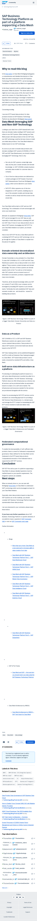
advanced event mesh (8, 778)
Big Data (16, 51)
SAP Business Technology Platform (11, 55)
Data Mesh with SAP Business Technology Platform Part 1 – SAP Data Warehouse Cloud (22, 557)
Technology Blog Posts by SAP (11, 6)
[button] (3, 43)
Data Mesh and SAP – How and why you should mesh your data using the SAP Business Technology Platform (23, 675)
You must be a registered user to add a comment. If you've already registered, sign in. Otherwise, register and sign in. (17, 755)
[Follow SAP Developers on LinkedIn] (23, 897)
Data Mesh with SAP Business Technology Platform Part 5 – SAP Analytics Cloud (22, 596)
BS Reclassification (7, 781)
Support (27, 912)
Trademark (9, 912)
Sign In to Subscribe (27, 33)
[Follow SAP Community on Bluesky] (17, 897)
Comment (8, 761)
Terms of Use (27, 902)
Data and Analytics (7, 51)
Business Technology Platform (25, 784)
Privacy (9, 902)
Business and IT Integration (26, 781)
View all (4, 888)
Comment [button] (30, 742)
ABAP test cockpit (7, 775)
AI (17, 778)
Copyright (9, 907)
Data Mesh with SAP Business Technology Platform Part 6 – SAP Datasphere (22, 635)
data (4, 735)
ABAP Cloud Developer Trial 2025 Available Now (17, 811)
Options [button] (20, 36)
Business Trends (7, 61)
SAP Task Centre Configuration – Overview (15, 817)
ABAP (4, 772)
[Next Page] (20, 787)
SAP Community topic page (20, 521)
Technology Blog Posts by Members (14, 808)
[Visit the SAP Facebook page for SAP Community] (14, 897)
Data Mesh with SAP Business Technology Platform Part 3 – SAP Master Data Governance (22, 576)
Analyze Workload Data (26, 778)
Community (12, 2)
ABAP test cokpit (18, 775)
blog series (8, 74)
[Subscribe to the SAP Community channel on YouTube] (20, 897)
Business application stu (8, 784)
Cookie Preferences (9, 917)
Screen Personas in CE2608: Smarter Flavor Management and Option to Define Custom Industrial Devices (18, 825)
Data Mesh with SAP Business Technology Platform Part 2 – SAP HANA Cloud (22, 567)
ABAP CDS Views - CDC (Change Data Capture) (19, 772)
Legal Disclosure (27, 907)
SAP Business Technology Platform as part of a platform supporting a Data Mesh (17, 20)
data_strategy (18, 735)
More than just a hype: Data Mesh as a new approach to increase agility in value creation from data (23, 548)
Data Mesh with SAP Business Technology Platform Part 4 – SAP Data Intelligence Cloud (22, 586)
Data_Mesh (10, 735)
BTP (16, 781)
